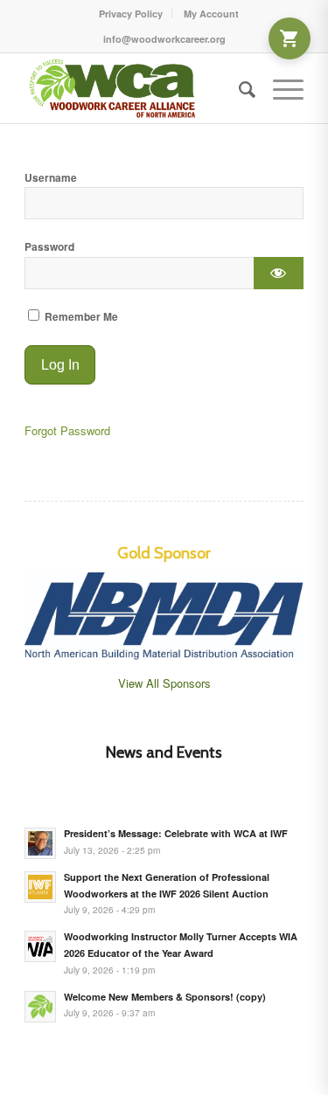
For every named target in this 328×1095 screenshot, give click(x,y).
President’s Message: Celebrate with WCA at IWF (176, 833)
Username (50, 177)
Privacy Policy (131, 13)
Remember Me (80, 316)
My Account (211, 13)
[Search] (238, 88)
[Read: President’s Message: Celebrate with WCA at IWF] (40, 843)
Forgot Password (67, 430)
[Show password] (279, 273)
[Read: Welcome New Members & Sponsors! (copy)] (40, 1006)
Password (49, 246)
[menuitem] (131, 13)
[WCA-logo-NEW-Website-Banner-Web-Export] (136, 88)
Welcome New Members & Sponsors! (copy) (165, 996)
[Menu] (279, 88)
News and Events (164, 752)
